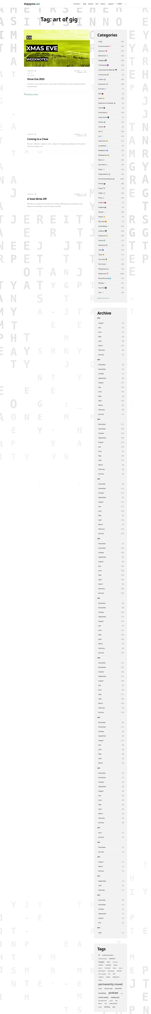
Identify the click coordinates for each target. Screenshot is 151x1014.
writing (107, 1007)
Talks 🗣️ (101, 250)
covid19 (100, 965)
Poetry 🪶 (101, 188)
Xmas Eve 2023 (35, 79)
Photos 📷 (101, 184)
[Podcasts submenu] (80, 3)
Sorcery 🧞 (102, 240)
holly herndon (101, 971)
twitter (100, 1003)
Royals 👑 (101, 217)
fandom (100, 968)
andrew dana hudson (108, 955)
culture (115, 965)
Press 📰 (101, 198)
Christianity (115, 962)
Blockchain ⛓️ (103, 56)
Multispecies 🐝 (103, 155)
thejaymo (32, 4)
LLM (114, 974)
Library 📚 (101, 127)
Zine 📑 (101, 292)
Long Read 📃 (103, 146)
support (111, 1000)
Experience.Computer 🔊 (107, 103)
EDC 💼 (100, 94)
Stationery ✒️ (103, 245)
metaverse (116, 977)
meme (108, 977)
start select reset (102, 1000)
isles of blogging (102, 974)
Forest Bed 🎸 (103, 112)
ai (99, 955)
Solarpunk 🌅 (103, 236)
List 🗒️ (100, 136)
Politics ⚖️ (101, 193)
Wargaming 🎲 (103, 269)
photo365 (118, 988)
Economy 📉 (102, 89)
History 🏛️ (102, 122)
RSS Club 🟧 (102, 221)
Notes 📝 (101, 169)
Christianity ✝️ (103, 65)
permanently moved (110, 984)
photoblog (102, 993)
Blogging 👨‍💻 (102, 60)
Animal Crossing (102, 958)
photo (100, 988)
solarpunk (115, 997)
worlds (100, 1007)
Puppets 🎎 (102, 207)
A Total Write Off (36, 198)
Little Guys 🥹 (103, 141)
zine (113, 1007)
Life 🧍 (30, 73)
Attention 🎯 (102, 51)
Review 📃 (102, 212)
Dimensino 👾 (103, 84)
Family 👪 (101, 108)
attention (112, 959)
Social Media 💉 (103, 226)
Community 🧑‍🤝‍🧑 (103, 75)
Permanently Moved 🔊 (106, 179)
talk (116, 1000)
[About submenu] (105, 3)
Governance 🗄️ (103, 117)
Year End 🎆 (102, 288)
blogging (101, 962)
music (100, 980)
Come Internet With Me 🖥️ (107, 70)
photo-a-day (108, 988)
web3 (106, 1003)
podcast (113, 993)
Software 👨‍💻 (102, 231)
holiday (120, 968)
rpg (121, 993)
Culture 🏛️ (102, 79)
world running (113, 1003)
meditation (100, 977)
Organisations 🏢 (104, 174)
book (108, 962)
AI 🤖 (100, 41)
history (114, 968)
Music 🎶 (101, 160)
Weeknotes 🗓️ (32, 71)
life (109, 974)
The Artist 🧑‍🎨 (102, 259)
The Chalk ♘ (32, 75)
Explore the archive (103, 298)
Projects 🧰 (102, 203)
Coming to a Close (37, 139)
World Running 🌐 (104, 278)
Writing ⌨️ (102, 283)
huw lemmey (111, 971)
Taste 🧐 (101, 255)
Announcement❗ (104, 46)
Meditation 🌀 (103, 150)
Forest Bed (107, 968)
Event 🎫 (101, 98)
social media (103, 997)
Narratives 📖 (103, 165)
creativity (108, 965)
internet (119, 971)
